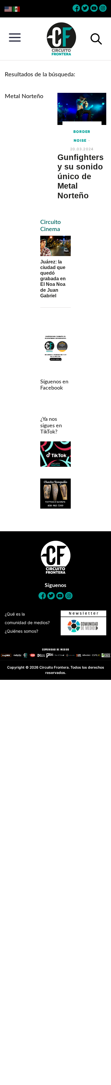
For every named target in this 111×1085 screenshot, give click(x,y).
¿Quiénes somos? (21, 631)
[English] (8, 9)
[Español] (16, 9)
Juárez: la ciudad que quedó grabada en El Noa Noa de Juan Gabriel (53, 278)
